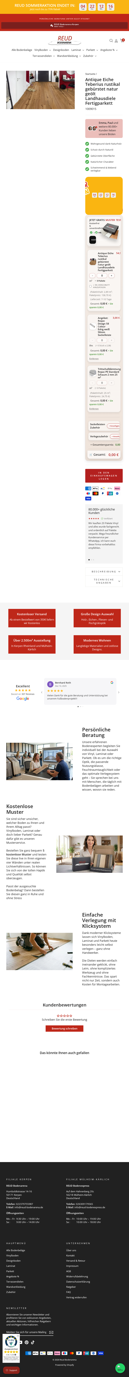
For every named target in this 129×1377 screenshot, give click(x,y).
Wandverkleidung (68, 56)
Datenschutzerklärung (78, 1281)
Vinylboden (41, 50)
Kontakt (70, 1255)
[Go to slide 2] (80, 706)
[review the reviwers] (112, 682)
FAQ (68, 1292)
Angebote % (107, 50)
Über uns (71, 1250)
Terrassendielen (42, 56)
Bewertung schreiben (64, 1028)
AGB (68, 1271)
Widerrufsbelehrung (77, 1276)
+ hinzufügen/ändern (117, 426)
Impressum (72, 1265)
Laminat (76, 50)
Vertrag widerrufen (76, 1297)
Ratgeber (71, 1286)
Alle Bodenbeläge (22, 50)
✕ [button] (18, 1336)
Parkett (91, 50)
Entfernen (94, 358)
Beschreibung (104, 571)
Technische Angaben (104, 581)
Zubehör (88, 56)
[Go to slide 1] (78, 706)
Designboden (61, 50)
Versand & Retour (75, 1260)
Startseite (90, 73)
